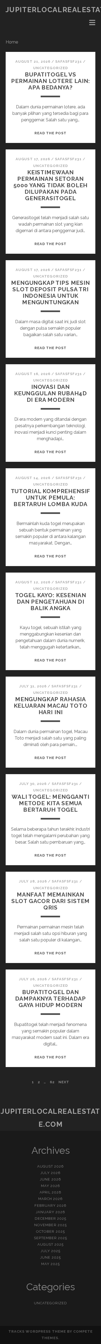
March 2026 (50, 1199)
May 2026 (50, 1186)
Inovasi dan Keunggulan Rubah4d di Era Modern (50, 393)
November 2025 (50, 1225)
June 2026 (50, 1179)
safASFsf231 (68, 61)
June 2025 (50, 1257)
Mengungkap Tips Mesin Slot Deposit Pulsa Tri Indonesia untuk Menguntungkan (50, 292)
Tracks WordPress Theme (37, 1331)
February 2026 (50, 1205)
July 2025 (50, 1251)
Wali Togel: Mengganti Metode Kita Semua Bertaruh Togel (50, 803)
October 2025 (50, 1231)
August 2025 (50, 1244)
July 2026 (50, 1173)
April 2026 (50, 1192)
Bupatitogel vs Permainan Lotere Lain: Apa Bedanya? (50, 81)
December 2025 (51, 1218)
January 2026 (50, 1212)
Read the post (50, 133)
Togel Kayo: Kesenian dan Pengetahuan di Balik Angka (50, 601)
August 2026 (50, 1166)
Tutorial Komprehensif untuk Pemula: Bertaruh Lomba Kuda (50, 497)
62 (52, 1082)
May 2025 (50, 1264)
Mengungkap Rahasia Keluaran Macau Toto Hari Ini (51, 706)
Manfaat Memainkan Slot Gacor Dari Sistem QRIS (50, 901)
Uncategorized (50, 68)
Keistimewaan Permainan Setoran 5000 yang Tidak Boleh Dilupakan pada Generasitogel (50, 185)
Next (63, 1082)
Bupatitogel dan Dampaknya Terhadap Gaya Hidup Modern (50, 998)
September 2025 (50, 1238)
